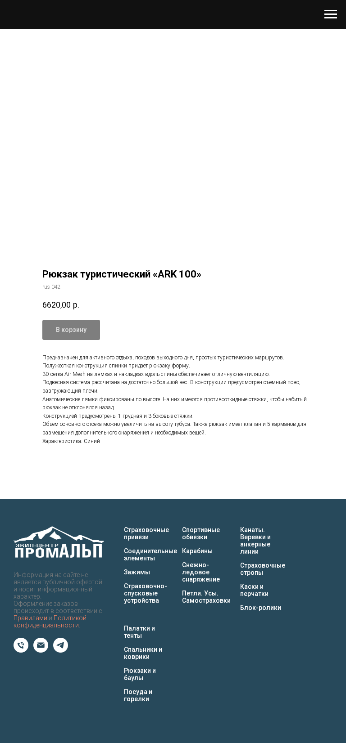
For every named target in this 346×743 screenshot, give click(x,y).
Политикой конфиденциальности (50, 621)
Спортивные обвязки (201, 533)
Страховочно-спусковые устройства (145, 593)
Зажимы (137, 572)
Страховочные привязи (146, 533)
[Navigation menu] (330, 14)
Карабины (197, 551)
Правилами (30, 618)
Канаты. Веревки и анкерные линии (255, 540)
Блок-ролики (260, 607)
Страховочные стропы (262, 569)
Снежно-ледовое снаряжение (201, 572)
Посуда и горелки (138, 695)
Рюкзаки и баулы (140, 674)
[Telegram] (60, 650)
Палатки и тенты (139, 632)
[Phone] (21, 650)
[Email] (40, 650)
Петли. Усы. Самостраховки (206, 597)
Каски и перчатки (254, 590)
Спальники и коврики (143, 653)
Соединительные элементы (150, 554)
